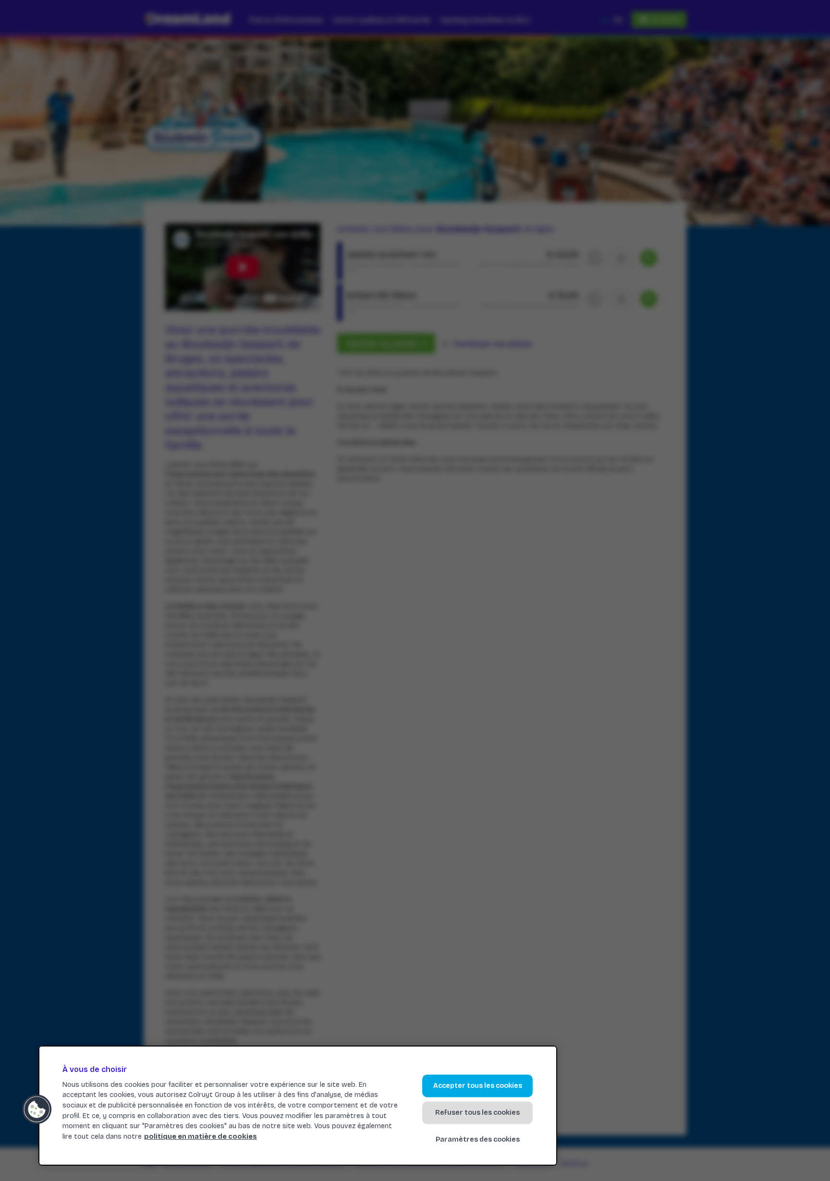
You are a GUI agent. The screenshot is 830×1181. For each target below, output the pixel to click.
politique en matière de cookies (200, 1136)
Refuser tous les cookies (477, 1112)
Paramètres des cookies (478, 1140)
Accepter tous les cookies (477, 1086)
